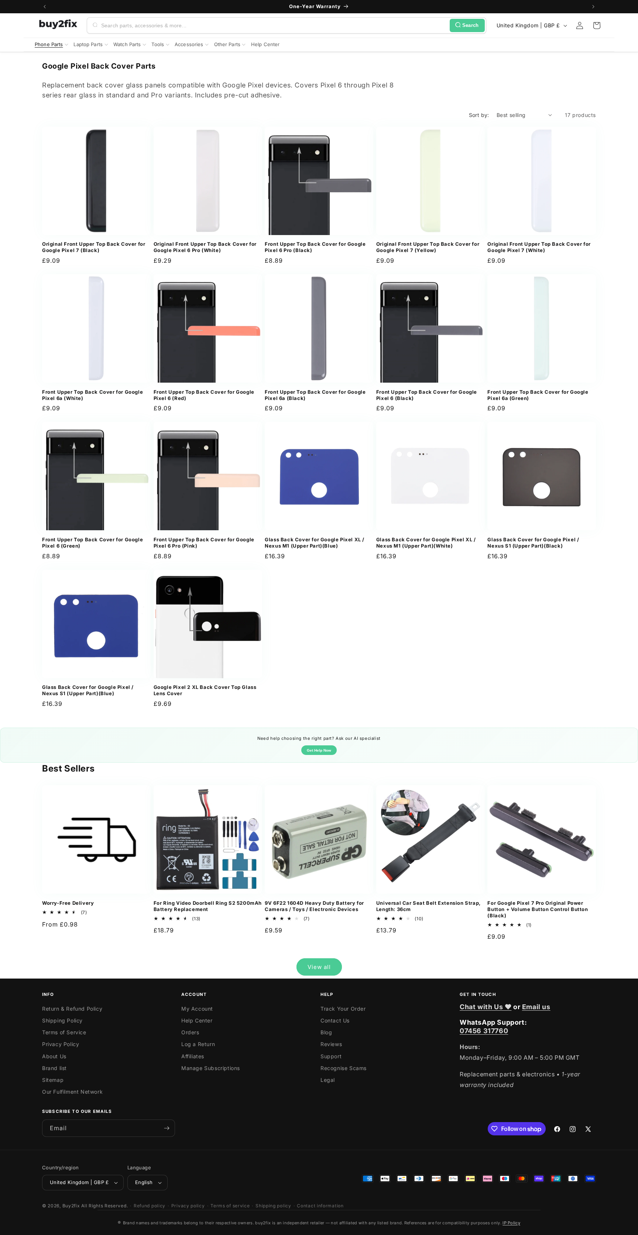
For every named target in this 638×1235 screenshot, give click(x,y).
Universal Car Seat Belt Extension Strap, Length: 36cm (428, 906)
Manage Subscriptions (210, 1068)
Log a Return (198, 1044)
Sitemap (53, 1080)
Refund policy (149, 1205)
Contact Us (335, 1020)
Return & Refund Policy (72, 1008)
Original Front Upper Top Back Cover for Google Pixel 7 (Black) (93, 247)
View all (319, 966)
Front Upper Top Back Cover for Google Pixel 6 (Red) (204, 395)
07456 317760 (484, 1031)
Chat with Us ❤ (485, 1007)
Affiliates (192, 1056)
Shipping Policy (62, 1020)
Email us (536, 1007)
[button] (597, 25)
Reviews (331, 1044)
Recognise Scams (343, 1068)
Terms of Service (64, 1032)
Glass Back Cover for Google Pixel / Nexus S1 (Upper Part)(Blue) (88, 690)
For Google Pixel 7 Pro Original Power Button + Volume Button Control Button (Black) (537, 909)
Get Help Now (319, 750)
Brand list (54, 1068)
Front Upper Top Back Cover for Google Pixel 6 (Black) (426, 395)
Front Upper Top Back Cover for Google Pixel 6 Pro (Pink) (204, 543)
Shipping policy (273, 1205)
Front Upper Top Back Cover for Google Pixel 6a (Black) (315, 395)
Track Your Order (343, 1008)
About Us (54, 1056)
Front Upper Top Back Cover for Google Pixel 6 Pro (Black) (315, 247)
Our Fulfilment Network (72, 1092)
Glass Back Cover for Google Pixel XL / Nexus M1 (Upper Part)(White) (426, 543)
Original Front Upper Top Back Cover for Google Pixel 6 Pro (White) (205, 247)
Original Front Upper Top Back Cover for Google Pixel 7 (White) (538, 247)
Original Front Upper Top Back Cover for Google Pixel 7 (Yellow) (427, 247)
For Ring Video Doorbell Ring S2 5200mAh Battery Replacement (208, 906)
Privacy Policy (60, 1044)
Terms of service (230, 1205)
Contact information (320, 1205)
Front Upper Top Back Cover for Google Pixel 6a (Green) (537, 395)
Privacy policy (188, 1205)
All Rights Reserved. (104, 1205)
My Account (197, 1008)
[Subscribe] (166, 1128)
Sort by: (479, 115)
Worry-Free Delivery (68, 903)
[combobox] (274, 25)
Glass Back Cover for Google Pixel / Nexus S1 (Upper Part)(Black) (533, 543)
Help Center (197, 1020)
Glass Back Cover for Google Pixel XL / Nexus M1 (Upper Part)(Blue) (314, 543)
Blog (326, 1032)
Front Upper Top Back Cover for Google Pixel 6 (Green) (92, 543)
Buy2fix (71, 1205)
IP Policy (511, 1222)
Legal (327, 1080)
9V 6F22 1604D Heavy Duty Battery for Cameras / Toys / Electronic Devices (314, 906)
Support (331, 1056)
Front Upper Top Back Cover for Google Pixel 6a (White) (92, 395)
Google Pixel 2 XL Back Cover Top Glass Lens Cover (205, 690)
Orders (190, 1032)
